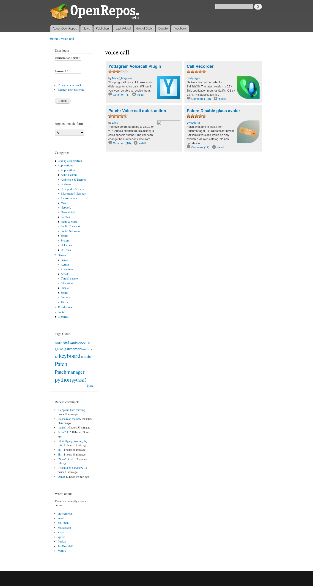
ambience (78, 342)
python (63, 379)
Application (68, 170)
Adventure (67, 269)
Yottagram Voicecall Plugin (134, 66)
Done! (61, 477)
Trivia (64, 302)
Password (61, 71)
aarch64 (62, 342)
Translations (65, 307)
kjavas (61, 537)
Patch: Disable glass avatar (213, 111)
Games (62, 255)
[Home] (95, 12)
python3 (79, 380)
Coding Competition (70, 161)
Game (64, 260)
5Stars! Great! (66, 459)
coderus (195, 122)
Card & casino (69, 278)
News (86, 28)
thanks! (62, 427)
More (90, 386)
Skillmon (63, 523)
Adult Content (69, 175)
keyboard (69, 355)
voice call (67, 38)
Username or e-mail (67, 58)
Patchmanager (70, 371)
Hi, (59, 450)
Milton (62, 551)
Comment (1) (121, 94)
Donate (163, 28)
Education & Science (73, 193)
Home (54, 38)
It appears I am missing (71, 410)
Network (66, 207)
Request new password (71, 90)
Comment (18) (122, 143)
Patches (65, 217)
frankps (62, 541)
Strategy (66, 297)
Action (65, 264)
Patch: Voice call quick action (137, 111)
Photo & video (69, 222)
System (65, 240)
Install (140, 94)
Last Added (123, 28)
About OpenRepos (65, 28)
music (86, 356)
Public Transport (70, 226)
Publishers (103, 28)
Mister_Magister (122, 78)
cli (88, 343)
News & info (68, 212)
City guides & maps (72, 189)
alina (115, 122)
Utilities (66, 250)
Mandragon (64, 527)
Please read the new (69, 419)
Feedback (180, 28)
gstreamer (72, 348)
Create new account (69, 85)
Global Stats (144, 28)
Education (67, 283)
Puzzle (65, 288)
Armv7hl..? (64, 432)
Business (66, 184)
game (59, 348)
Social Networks (70, 231)
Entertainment (69, 198)
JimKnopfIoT (65, 546)
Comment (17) (200, 147)
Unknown (66, 245)
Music (64, 203)
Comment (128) (201, 98)
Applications (65, 165)
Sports (64, 236)
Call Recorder (200, 66)
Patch (61, 364)
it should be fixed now (70, 468)
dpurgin (195, 78)
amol (61, 518)
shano (61, 532)
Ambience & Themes (73, 180)
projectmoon (65, 513)
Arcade (65, 274)
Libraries (63, 317)
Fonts (61, 312)
